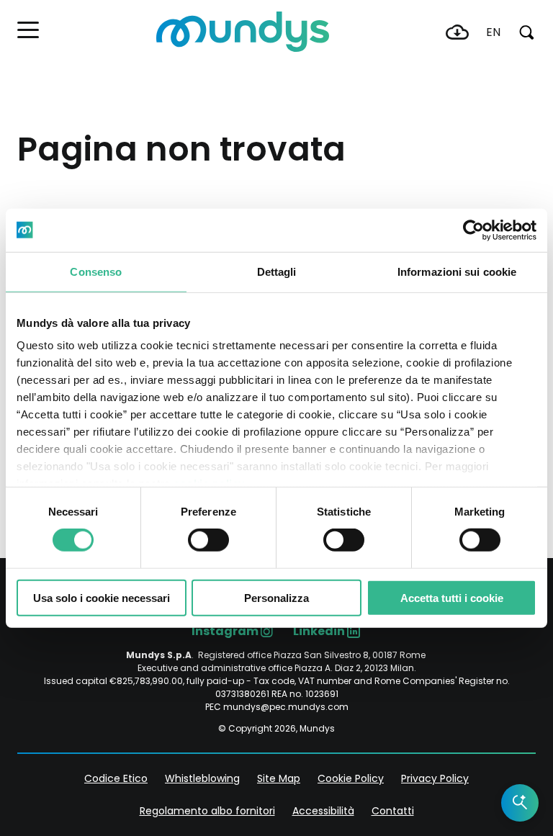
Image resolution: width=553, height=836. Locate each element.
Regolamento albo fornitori (207, 811)
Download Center (457, 32)
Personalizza (276, 598)
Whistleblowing (202, 778)
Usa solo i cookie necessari (101, 598)
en (493, 32)
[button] (28, 30)
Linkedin (319, 631)
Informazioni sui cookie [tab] (456, 271)
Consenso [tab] (96, 271)
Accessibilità (323, 811)
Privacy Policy (435, 778)
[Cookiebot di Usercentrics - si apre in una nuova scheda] (473, 230)
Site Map (278, 778)
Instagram (225, 631)
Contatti (393, 811)
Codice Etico (116, 778)
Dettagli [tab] (277, 271)
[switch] (208, 540)
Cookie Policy (351, 778)
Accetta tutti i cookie (451, 598)
